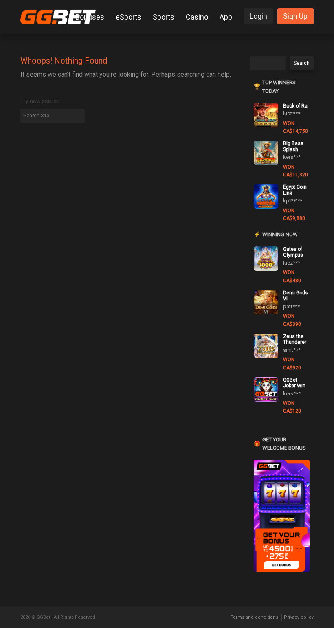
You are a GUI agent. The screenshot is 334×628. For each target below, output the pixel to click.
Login (258, 16)
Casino (197, 17)
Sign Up (295, 16)
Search (302, 63)
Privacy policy (299, 617)
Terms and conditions (254, 617)
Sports (163, 17)
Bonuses (89, 17)
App (226, 17)
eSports (128, 17)
